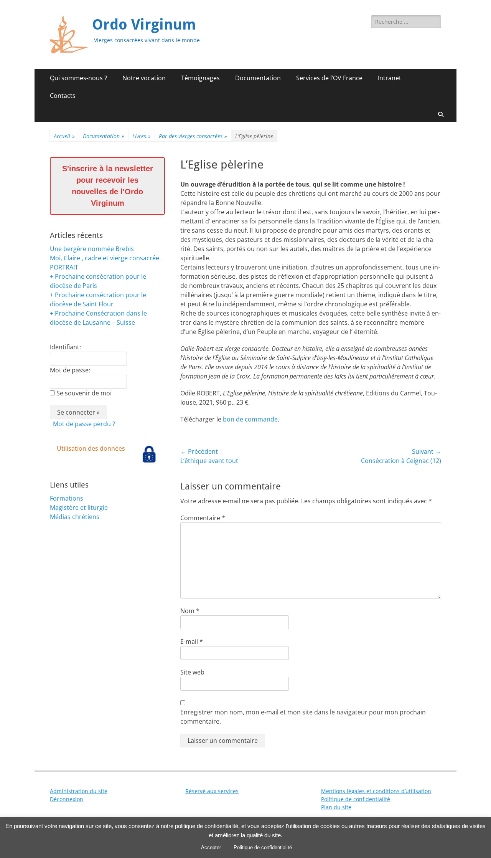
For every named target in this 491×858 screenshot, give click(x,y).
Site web (192, 672)
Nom (189, 611)
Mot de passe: (70, 370)
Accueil (64, 136)
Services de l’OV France (329, 78)
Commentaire (202, 518)
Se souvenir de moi (84, 393)
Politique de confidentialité (355, 799)
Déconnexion (66, 799)
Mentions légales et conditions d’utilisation (376, 791)
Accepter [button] (211, 847)
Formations (66, 498)
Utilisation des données (91, 448)
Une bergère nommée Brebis (92, 249)
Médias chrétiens (74, 516)
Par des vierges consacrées (193, 136)
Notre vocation (144, 78)
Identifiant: (65, 347)
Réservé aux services (212, 791)
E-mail (191, 641)
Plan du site (336, 807)
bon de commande (250, 419)
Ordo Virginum (144, 24)
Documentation (258, 78)
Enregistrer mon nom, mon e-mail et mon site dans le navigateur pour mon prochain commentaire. (303, 717)
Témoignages (200, 78)
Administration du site (78, 791)
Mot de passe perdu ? (84, 424)
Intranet (389, 78)
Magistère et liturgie (79, 507)
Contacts (63, 95)
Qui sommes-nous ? (78, 78)
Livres (141, 136)
